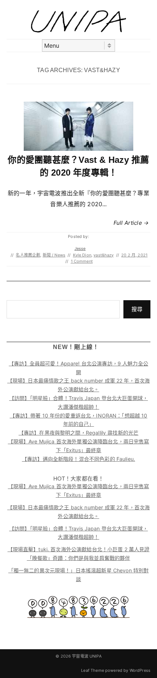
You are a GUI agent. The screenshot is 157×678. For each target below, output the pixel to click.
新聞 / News (54, 255)
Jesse (80, 248)
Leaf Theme (92, 670)
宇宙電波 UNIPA (87, 656)
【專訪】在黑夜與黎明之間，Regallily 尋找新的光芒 (78, 433)
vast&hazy (103, 255)
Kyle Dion (82, 255)
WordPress (140, 670)
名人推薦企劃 (28, 255)
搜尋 (136, 309)
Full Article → (131, 222)
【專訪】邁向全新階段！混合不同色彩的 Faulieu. (78, 459)
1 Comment (82, 261)
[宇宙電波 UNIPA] (78, 30)
